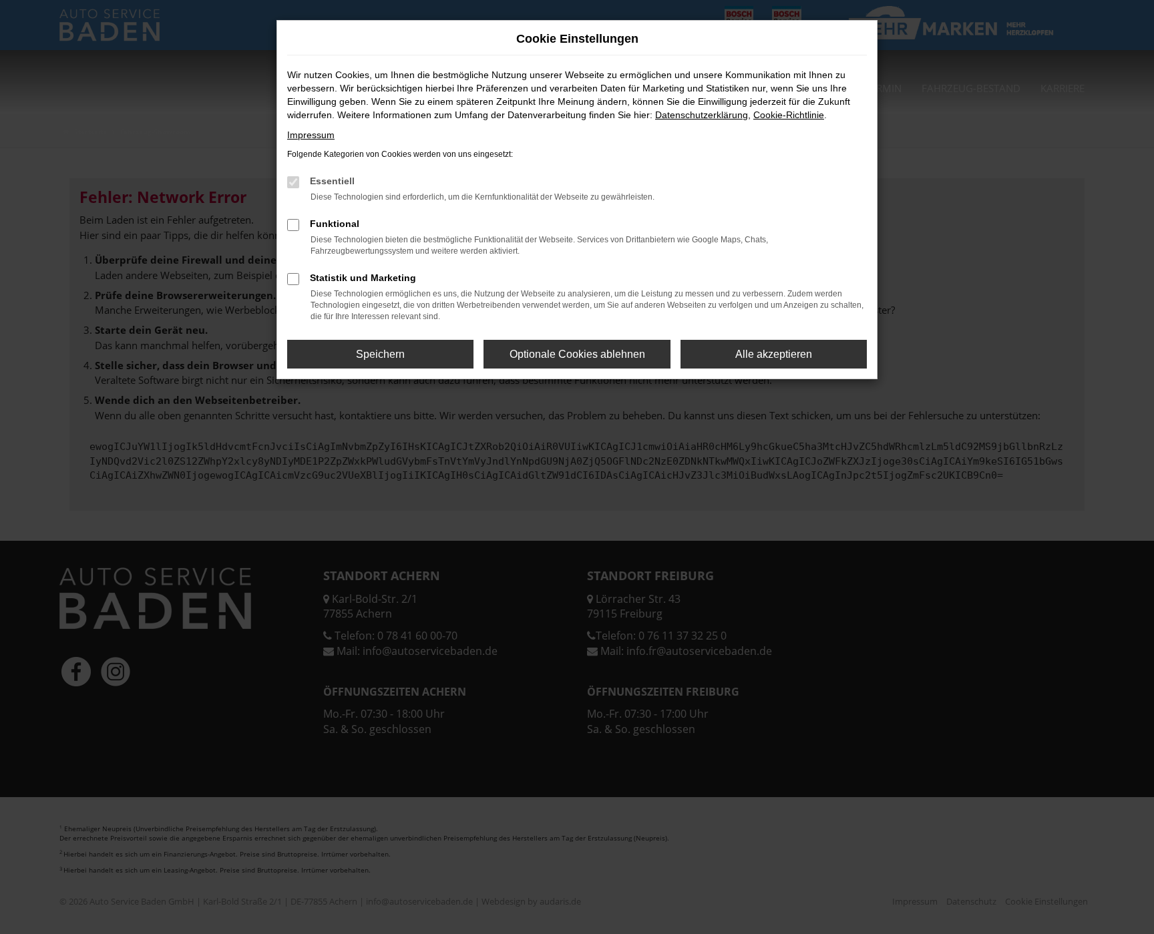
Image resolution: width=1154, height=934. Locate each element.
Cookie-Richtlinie (788, 114)
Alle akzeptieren (773, 354)
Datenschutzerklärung (701, 114)
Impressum (311, 135)
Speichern (380, 354)
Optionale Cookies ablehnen (577, 354)
